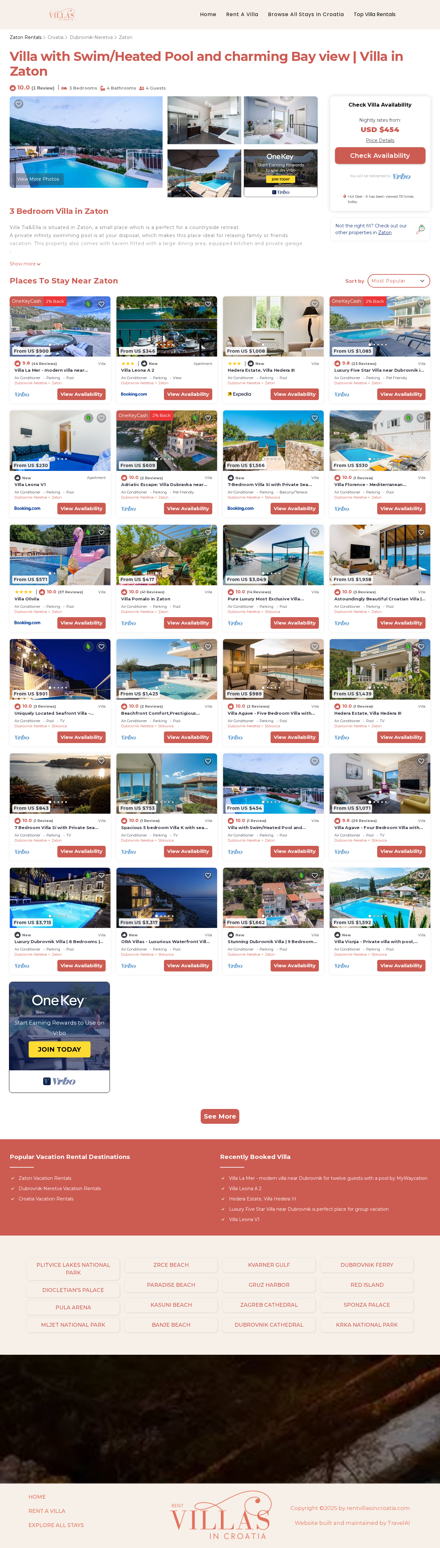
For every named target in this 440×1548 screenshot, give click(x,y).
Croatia (55, 37)
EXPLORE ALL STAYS (56, 1525)
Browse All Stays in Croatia (306, 14)
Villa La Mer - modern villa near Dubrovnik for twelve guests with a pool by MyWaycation (328, 1178)
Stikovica (272, 497)
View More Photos (38, 179)
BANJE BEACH (171, 1325)
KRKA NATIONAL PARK (367, 1325)
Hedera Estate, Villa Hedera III (261, 370)
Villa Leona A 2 (137, 370)
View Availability (81, 394)
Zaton (125, 37)
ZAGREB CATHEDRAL (269, 1305)
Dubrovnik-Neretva (91, 37)
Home (208, 14)
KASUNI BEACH (171, 1305)
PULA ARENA (73, 1307)
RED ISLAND (367, 1285)
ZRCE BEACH (171, 1265)
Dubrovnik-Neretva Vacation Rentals (60, 1188)
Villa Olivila (26, 598)
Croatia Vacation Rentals (46, 1199)
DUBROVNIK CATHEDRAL (268, 1325)
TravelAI (398, 1523)
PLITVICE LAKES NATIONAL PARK (73, 1269)
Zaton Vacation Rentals (45, 1178)
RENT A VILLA (46, 1511)
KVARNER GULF (269, 1265)
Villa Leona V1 (29, 484)
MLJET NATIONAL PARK (73, 1325)
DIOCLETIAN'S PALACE (73, 1290)
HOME (37, 1497)
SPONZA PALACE (367, 1305)
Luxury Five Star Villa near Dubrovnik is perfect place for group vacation (309, 1209)
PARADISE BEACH (171, 1285)
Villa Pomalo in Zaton (145, 598)
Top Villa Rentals (375, 14)
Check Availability (380, 155)
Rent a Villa (242, 14)
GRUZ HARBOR (269, 1285)
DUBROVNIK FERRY (366, 1265)
